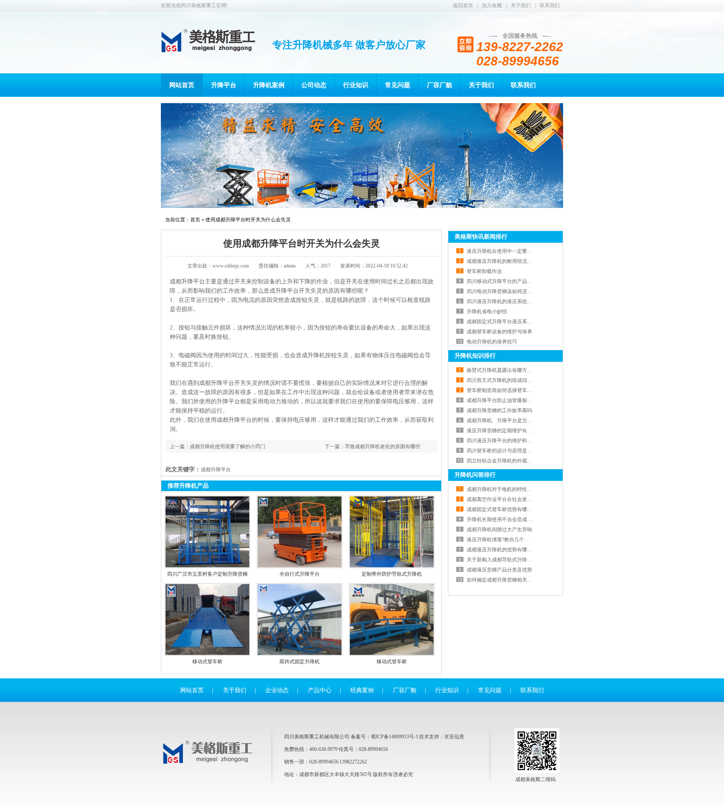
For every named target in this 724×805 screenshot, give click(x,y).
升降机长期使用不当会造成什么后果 (507, 519)
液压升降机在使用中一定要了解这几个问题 (514, 251)
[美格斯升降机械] (362, 155)
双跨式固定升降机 (299, 662)
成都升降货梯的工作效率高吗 (499, 410)
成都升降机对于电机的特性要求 (502, 489)
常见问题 (397, 85)
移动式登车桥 (207, 662)
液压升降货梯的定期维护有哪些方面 (507, 431)
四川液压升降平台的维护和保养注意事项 (512, 441)
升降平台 (223, 85)
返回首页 (463, 5)
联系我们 (550, 5)
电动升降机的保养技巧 (492, 342)
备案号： (360, 737)
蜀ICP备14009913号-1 (394, 737)
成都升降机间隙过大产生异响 (499, 529)
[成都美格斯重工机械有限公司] (210, 40)
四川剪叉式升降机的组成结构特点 (504, 380)
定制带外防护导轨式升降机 (392, 574)
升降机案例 (268, 85)
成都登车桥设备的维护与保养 (499, 332)
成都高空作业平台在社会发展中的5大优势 (513, 499)
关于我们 (521, 5)
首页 (195, 220)
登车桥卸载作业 (484, 271)
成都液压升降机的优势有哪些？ (502, 550)
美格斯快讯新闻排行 (481, 237)
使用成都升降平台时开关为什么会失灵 (248, 220)
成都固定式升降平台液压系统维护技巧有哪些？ (519, 322)
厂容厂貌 (439, 85)
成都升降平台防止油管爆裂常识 (502, 400)
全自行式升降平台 (299, 574)
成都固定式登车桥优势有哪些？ (502, 509)
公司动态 (313, 85)
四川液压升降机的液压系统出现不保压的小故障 (519, 301)
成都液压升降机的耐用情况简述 (502, 261)
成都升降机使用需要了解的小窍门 (227, 446)
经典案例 (362, 690)
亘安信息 (454, 737)
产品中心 (319, 690)
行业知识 (355, 85)
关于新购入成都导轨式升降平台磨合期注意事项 (519, 560)
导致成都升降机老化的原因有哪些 (382, 446)
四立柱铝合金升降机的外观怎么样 (504, 461)
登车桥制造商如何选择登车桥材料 (504, 390)
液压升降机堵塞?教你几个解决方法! (506, 540)
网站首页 (181, 85)
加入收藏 (492, 5)
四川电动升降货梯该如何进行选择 (504, 291)
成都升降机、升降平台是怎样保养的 (507, 420)
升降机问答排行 (475, 475)
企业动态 (277, 690)
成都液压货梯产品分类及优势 (499, 570)
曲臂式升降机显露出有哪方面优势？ (507, 370)
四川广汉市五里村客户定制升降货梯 (207, 574)
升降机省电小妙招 (487, 311)
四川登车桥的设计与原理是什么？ (504, 451)
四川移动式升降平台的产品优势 (502, 281)
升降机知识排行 (475, 356)
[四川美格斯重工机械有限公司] (210, 762)
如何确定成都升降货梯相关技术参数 (507, 580)
